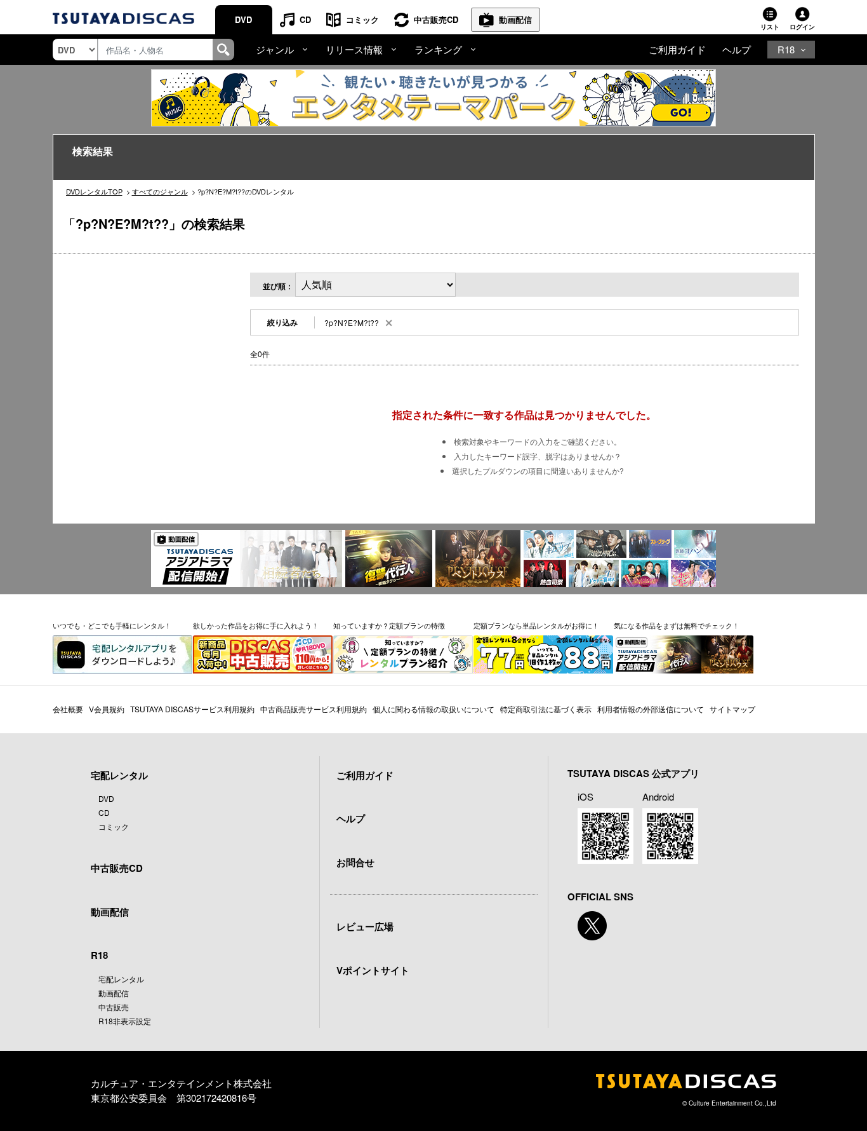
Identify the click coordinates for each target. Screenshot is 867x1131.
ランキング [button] (438, 49)
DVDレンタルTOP (94, 191)
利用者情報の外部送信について (650, 708)
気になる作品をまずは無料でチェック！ (676, 625)
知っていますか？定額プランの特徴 (389, 625)
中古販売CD (436, 19)
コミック (362, 19)
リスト (769, 26)
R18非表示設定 (124, 1020)
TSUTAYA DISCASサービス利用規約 (192, 708)
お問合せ (355, 862)
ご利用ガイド (677, 49)
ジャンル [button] (275, 49)
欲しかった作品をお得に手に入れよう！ (256, 625)
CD (305, 19)
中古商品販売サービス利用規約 (313, 708)
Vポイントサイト (372, 970)
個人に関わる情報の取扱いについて (433, 708)
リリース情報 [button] (354, 49)
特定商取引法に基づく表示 (546, 708)
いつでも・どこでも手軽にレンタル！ (112, 625)
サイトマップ (732, 708)
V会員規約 (106, 708)
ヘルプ (736, 49)
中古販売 (113, 1006)
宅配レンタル (121, 978)
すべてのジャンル (160, 191)
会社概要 (68, 708)
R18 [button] (786, 49)
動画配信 (515, 19)
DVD (243, 19)
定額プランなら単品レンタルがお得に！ (536, 625)
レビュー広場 (365, 926)
